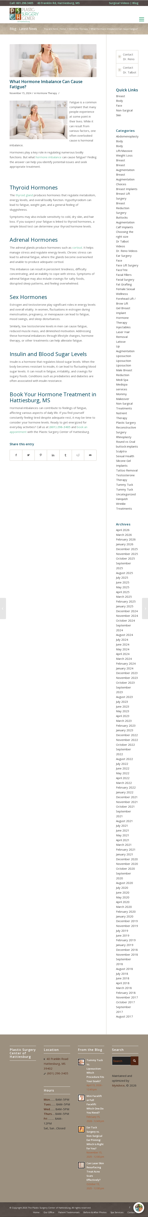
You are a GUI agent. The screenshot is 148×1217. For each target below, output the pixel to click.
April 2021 (123, 840)
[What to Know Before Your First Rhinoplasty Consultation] (145, 608)
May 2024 (122, 649)
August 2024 (124, 635)
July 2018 (122, 973)
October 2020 (125, 868)
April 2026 (123, 530)
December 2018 (127, 950)
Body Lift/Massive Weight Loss (124, 150)
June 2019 (122, 935)
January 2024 (124, 668)
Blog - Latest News (23, 29)
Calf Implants (124, 227)
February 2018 (126, 993)
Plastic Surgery (126, 422)
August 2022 (124, 759)
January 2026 (124, 544)
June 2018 (122, 978)
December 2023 (127, 673)
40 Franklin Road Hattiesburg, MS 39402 (56, 1063)
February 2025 (126, 601)
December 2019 (127, 921)
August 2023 (124, 697)
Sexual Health (125, 456)
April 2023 (123, 716)
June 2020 (122, 892)
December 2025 (127, 549)
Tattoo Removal (127, 470)
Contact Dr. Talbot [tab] (129, 70)
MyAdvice (118, 1085)
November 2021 (127, 802)
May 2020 (122, 897)
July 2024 (122, 639)
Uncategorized (126, 494)
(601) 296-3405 (60, 427)
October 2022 (125, 745)
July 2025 (122, 577)
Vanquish (122, 499)
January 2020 (124, 916)
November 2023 (127, 678)
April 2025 (123, 592)
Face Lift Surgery (127, 265)
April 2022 (123, 778)
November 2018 (127, 954)
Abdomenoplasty (127, 136)
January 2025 (124, 606)
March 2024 (124, 659)
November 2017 (127, 997)
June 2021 (122, 830)
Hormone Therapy (78, 28)
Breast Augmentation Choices (125, 179)
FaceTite (122, 270)
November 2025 (127, 554)
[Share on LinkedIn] (53, 455)
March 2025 (124, 596)
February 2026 (126, 539)
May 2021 (122, 835)
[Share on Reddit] (78, 455)
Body (119, 101)
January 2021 (124, 854)
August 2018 (124, 969)
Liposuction (123, 356)
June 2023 (122, 706)
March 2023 (124, 721)
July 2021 (122, 825)
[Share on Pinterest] (41, 455)
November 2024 (127, 616)
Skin (118, 115)
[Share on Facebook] (16, 455)
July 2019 (122, 931)
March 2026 (124, 535)
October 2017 (125, 1002)
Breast (120, 96)
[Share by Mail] (90, 455)
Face (119, 105)
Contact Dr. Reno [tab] (129, 56)
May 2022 (122, 773)
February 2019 (126, 940)
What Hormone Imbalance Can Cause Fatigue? (46, 84)
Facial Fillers (124, 275)
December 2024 (127, 611)
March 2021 (124, 845)
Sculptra (121, 451)
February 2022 (126, 787)
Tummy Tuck (124, 484)
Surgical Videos (119, 3)
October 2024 (125, 620)
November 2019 (127, 926)
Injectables (123, 327)
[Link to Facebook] (130, 1207)
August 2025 (124, 573)
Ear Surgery (124, 256)
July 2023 (122, 702)
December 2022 (127, 735)
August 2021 (124, 821)
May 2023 (122, 711)
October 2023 (125, 682)
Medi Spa (122, 380)
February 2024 (126, 663)
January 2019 (124, 945)
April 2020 (123, 902)
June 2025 (122, 582)
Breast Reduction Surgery (122, 208)
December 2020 (127, 859)
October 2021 (125, 806)
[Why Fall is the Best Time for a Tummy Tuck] (3, 608)
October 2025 (125, 558)
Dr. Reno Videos (126, 251)
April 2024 (123, 654)
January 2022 (124, 792)
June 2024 (122, 644)
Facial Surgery (125, 279)
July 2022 (122, 764)
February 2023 (126, 725)
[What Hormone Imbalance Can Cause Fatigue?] (53, 60)
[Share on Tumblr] (66, 455)
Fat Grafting (124, 284)
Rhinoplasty (123, 437)
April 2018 (123, 983)
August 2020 (124, 883)
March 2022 (124, 783)
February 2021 (126, 849)
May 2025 (122, 587)
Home (63, 28)
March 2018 (124, 988)
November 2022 (127, 740)
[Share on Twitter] (28, 455)
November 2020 (127, 864)
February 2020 (126, 911)
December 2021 (127, 797)
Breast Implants (126, 189)
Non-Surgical (124, 110)
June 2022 (122, 768)
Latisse (121, 341)
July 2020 (122, 888)
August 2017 (124, 1016)
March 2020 (124, 907)
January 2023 (124, 730)
